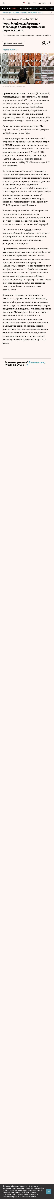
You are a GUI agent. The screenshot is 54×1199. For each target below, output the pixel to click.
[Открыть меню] (49, 3)
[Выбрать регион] (34, 3)
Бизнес (15, 19)
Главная (6, 19)
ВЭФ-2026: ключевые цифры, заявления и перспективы (27, 12)
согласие (36, 1190)
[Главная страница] (3, 3)
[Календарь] (24, 3)
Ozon (5, 138)
